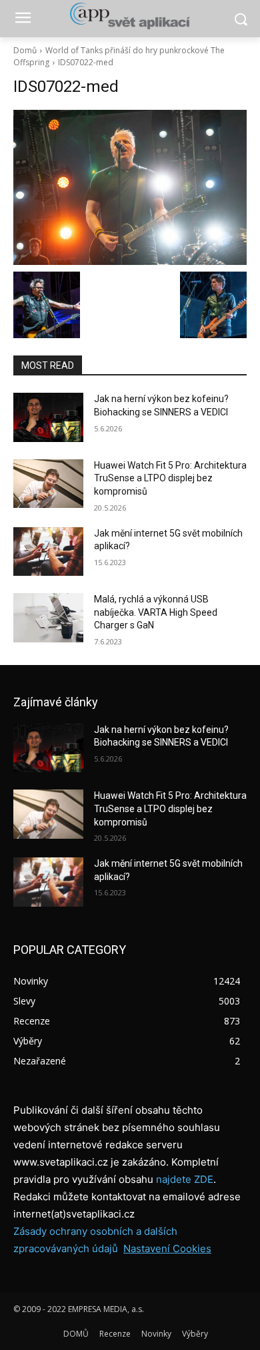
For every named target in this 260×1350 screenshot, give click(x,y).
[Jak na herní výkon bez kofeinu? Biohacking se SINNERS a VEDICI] (48, 417)
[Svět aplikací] (130, 16)
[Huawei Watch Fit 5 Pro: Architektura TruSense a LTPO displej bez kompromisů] (48, 484)
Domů (25, 50)
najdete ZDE (184, 1179)
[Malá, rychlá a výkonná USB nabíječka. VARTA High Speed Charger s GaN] (48, 617)
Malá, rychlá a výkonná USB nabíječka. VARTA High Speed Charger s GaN (155, 612)
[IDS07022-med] (130, 187)
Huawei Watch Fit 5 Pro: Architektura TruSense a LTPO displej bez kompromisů (170, 478)
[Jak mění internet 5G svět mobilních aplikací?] (48, 551)
